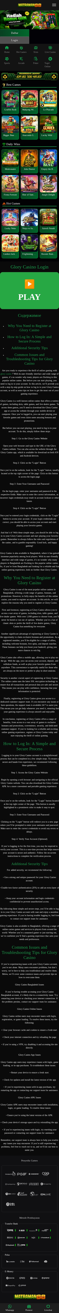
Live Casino (50, 52)
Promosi (29, 1310)
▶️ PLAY (29, 290)
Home (7, 52)
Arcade (21, 63)
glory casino (5, 374)
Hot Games (21, 52)
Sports (7, 63)
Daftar (14, 32)
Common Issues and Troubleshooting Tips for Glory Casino (29, 359)
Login (14, 40)
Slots (36, 52)
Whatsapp (10, 1310)
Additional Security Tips (29, 348)
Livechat (48, 1310)
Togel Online (48, 65)
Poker (36, 63)
